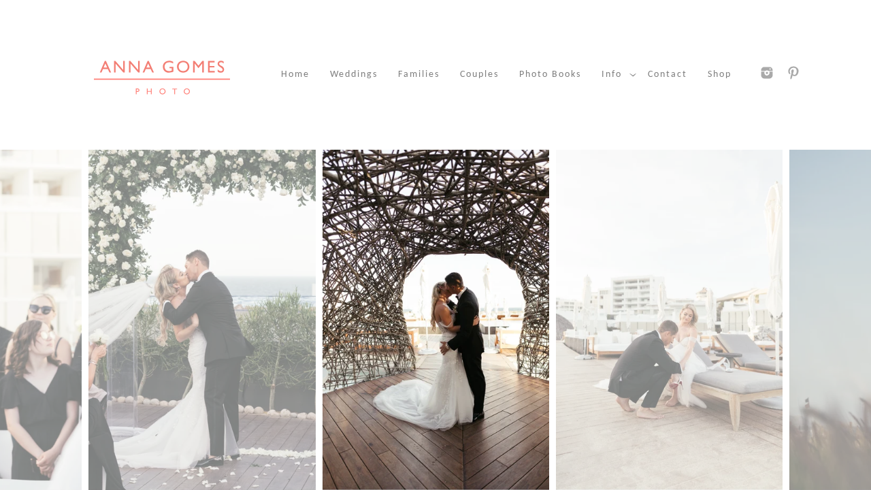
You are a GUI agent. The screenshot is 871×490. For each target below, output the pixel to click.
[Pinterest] (793, 72)
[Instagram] (766, 72)
